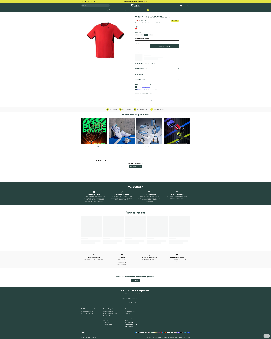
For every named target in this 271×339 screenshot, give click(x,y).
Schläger (109, 10)
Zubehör (132, 10)
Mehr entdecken (158, 10)
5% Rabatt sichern (122, 180)
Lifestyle (140, 10)
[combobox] (93, 5)
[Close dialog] (161, 153)
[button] (181, 5)
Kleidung (124, 10)
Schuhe (117, 10)
